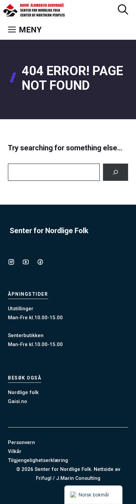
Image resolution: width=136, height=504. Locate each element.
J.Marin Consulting (78, 478)
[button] (123, 10)
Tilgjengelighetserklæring (38, 460)
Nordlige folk (23, 392)
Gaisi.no (17, 401)
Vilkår (14, 451)
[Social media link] (11, 262)
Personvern (21, 442)
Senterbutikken (26, 335)
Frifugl (43, 478)
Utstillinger (20, 309)
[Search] (115, 172)
